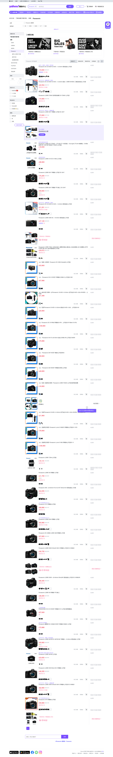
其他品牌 (13, 71)
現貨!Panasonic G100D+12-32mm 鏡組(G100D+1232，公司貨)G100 (59, 307)
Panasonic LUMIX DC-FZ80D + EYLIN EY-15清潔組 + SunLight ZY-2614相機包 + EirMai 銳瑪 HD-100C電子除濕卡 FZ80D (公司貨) (63, 144)
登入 (80, 6)
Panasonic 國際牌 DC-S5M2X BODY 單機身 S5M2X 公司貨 (55, 624)
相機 (11, 39)
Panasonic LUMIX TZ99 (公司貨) (47, 457)
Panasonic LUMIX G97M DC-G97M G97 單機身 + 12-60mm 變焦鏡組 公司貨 (59, 639)
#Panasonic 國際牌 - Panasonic (64, 741)
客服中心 (74, 753)
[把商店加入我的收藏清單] (87, 407)
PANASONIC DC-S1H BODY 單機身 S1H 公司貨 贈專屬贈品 (55, 609)
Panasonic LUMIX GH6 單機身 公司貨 (49, 519)
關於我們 (80, 753)
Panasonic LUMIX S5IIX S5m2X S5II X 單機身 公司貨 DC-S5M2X (56, 548)
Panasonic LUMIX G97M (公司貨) (48, 654)
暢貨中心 (35, 12)
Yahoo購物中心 (17, 6)
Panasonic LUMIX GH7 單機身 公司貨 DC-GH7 (51, 112)
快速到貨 (43, 12)
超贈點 (100, 12)
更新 (103, 751)
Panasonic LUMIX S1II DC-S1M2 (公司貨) (50, 159)
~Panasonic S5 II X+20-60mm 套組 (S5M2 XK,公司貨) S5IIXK (57, 337)
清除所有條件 (19, 125)
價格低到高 (80, 61)
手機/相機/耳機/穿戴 (14, 37)
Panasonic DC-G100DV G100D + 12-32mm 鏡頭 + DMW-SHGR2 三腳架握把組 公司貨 (62, 82)
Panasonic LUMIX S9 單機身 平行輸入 (49, 592)
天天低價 (50, 12)
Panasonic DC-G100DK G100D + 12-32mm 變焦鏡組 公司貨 (55, 66)
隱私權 (96, 753)
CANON (13, 45)
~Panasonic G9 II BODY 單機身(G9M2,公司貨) (53, 368)
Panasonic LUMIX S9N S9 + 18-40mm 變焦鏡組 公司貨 (54, 218)
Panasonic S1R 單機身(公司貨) (47, 699)
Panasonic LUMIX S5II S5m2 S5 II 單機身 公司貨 (52, 668)
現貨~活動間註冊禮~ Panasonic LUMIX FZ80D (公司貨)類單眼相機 (58, 383)
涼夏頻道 (57, 12)
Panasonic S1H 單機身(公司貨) (47, 504)
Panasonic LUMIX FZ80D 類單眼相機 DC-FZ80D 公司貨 (54, 95)
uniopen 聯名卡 (90, 12)
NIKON (12, 48)
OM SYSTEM (14, 63)
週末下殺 (71, 12)
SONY (12, 42)
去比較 (42, 134)
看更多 (78, 12)
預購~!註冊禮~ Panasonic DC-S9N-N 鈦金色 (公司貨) (55, 262)
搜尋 (65, 736)
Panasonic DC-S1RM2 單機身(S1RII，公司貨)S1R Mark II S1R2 (58, 322)
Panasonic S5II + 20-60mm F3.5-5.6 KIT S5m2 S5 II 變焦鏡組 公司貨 (57, 488)
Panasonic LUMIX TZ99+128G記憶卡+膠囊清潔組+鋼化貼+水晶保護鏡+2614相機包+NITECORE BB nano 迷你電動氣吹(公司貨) (63, 247)
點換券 (21, 12)
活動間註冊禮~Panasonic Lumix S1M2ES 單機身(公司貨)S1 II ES (58, 427)
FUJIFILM (13, 65)
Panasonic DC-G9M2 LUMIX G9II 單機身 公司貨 (52, 533)
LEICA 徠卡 (13, 68)
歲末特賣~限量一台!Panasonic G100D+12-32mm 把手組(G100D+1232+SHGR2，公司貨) (63, 293)
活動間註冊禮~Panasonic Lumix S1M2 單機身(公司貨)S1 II (56, 442)
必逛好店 (64, 12)
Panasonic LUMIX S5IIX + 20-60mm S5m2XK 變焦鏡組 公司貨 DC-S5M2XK (59, 577)
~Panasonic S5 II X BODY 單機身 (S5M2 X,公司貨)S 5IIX (56, 277)
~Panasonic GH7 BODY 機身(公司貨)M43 (51, 353)
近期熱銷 (94, 61)
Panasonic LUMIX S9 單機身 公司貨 (48, 472)
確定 (20, 82)
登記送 (29, 12)
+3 (50, 91)
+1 (50, 214)
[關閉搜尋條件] (36, 6)
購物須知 (86, 753)
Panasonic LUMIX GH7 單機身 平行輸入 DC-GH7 (52, 187)
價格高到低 (87, 61)
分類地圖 (102, 753)
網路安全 (91, 753)
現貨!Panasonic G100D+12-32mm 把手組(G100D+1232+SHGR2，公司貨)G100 (62, 412)
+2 (50, 709)
